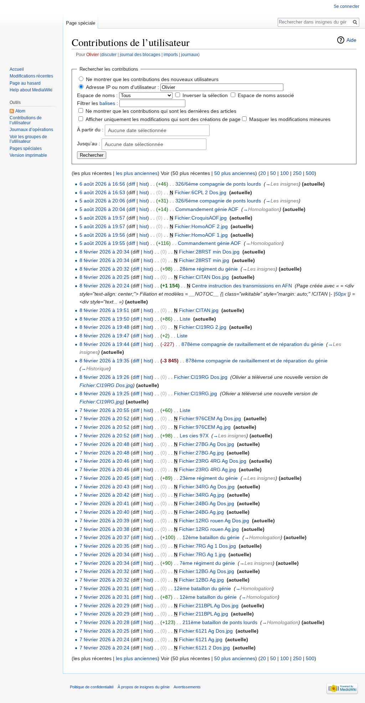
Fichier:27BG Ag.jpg (201, 453)
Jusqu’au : (88, 143)
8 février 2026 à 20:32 (104, 269)
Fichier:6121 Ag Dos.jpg (206, 631)
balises (107, 103)
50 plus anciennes (234, 173)
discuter (109, 54)
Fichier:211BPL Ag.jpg (203, 614)
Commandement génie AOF (206, 209)
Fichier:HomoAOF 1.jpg (201, 235)
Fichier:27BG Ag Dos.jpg (206, 444)
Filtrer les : (97, 103)
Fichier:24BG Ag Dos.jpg (206, 503)
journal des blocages (140, 54)
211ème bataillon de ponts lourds (219, 622)
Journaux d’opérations (31, 129)
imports (171, 54)
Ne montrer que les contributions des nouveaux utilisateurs (152, 79)
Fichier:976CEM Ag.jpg (205, 427)
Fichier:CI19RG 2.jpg (202, 327)
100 (284, 173)
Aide (351, 40)
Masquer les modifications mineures (289, 119)
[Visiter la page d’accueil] (31, 28)
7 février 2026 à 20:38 (104, 529)
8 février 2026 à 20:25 (104, 277)
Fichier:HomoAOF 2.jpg (201, 226)
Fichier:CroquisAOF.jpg (201, 218)
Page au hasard (25, 83)
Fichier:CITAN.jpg (199, 310)
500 (310, 173)
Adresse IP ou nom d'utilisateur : (122, 87)
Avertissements (187, 687)
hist (143, 184)
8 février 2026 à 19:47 (104, 335)
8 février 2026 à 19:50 (104, 319)
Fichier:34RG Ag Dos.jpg (207, 486)
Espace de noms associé (266, 95)
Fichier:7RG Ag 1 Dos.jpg (207, 546)
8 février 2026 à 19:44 (104, 344)
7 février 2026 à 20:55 (104, 410)
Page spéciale (80, 23)
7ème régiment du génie (207, 563)
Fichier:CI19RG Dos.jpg (200, 377)
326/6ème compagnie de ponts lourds (218, 184)
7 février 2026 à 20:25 (104, 631)
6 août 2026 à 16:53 (102, 192)
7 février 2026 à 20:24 (104, 639)
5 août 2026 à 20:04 (102, 209)
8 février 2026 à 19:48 (104, 327)
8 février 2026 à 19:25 (104, 393)
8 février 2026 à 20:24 (104, 285)
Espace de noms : (97, 95)
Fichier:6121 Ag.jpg (200, 639)
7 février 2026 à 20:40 (104, 512)
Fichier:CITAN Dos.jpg (204, 277)
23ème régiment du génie (209, 478)
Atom (20, 111)
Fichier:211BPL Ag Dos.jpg (208, 605)
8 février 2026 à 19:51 (104, 310)
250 (297, 173)
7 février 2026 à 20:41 (104, 503)
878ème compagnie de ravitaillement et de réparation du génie (252, 344)
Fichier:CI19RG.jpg (195, 393)
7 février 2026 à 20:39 (104, 520)
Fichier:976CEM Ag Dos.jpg (210, 418)
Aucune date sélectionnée (137, 130)
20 (263, 173)
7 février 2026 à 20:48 (104, 444)
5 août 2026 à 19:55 (102, 243)
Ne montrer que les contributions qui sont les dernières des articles (161, 111)
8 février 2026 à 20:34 (104, 252)
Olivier (92, 54)
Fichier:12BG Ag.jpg (201, 580)
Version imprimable (28, 155)
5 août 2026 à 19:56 (102, 235)
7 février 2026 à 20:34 (104, 554)
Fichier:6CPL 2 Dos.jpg (200, 192)
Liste (185, 319)
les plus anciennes (137, 173)
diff (131, 184)
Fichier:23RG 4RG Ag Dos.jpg (212, 461)
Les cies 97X (194, 435)
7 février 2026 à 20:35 (104, 546)
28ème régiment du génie (209, 269)
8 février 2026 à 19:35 (104, 360)
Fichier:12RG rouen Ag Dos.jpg (214, 520)
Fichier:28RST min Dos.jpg (209, 252)
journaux (189, 54)
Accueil (17, 69)
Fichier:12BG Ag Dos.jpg (206, 571)
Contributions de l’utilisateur (26, 120)
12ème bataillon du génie (211, 537)
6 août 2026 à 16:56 (102, 184)
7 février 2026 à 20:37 (104, 537)
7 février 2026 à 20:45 (104, 478)
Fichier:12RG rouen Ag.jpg (209, 529)
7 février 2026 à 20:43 (104, 486)
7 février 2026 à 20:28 (104, 622)
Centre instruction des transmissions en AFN (242, 285)
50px (340, 294)
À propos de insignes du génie (144, 687)
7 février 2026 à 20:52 (104, 418)
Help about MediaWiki (31, 89)
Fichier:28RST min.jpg (204, 260)
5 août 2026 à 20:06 (102, 201)
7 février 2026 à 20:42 (104, 495)
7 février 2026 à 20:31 (104, 588)
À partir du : (90, 129)
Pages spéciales (26, 148)
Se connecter (346, 6)
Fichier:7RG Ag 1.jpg (202, 554)
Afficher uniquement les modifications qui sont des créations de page (163, 119)
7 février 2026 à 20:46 (104, 461)
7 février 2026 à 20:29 (104, 605)
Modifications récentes (31, 76)
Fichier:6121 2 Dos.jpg (204, 648)
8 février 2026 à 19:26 (104, 377)
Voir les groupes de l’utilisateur (28, 139)
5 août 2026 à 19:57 (102, 218)
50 (273, 173)
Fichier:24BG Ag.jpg (201, 512)
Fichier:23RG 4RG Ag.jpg (207, 469)
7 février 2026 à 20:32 (104, 571)
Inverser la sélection (205, 95)
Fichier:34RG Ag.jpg (201, 495)
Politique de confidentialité (92, 687)
